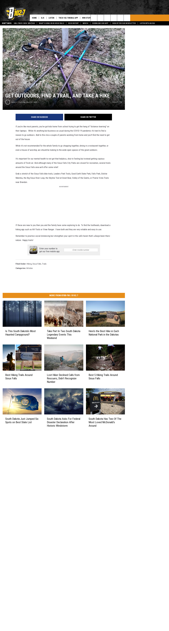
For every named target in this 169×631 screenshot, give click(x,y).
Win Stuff (86, 18)
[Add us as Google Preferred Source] (100, 18)
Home (34, 18)
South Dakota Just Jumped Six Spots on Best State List (21, 420)
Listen (51, 18)
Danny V (14, 102)
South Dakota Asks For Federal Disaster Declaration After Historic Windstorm (63, 422)
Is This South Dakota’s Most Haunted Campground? (20, 333)
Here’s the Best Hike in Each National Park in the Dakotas (104, 333)
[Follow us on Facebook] (107, 18)
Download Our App (100, 23)
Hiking (29, 264)
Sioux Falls (36, 264)
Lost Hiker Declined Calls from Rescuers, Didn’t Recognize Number (63, 378)
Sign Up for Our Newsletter (124, 23)
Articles (29, 268)
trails (44, 264)
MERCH (85, 23)
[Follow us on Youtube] (127, 18)
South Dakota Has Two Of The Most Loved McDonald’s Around (105, 422)
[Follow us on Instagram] (114, 18)
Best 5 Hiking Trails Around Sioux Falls (103, 376)
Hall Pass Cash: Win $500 (24, 23)
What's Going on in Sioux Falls (51, 23)
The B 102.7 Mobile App (68, 18)
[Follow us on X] (120, 18)
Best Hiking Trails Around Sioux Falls (18, 376)
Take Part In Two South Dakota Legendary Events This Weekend (63, 335)
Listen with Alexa (147, 23)
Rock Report (73, 23)
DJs (42, 18)
